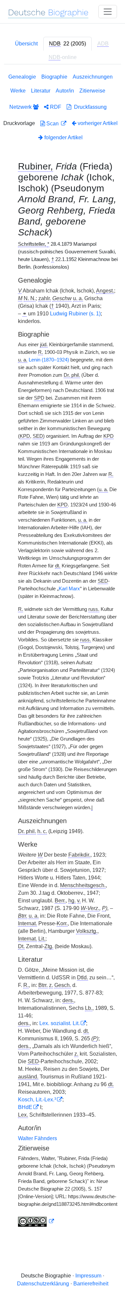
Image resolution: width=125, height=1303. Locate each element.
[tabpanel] (62, 651)
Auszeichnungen (93, 77)
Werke (18, 91)
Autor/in (65, 91)
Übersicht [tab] (26, 43)
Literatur (40, 91)
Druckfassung (89, 107)
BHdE (25, 1107)
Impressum (88, 1275)
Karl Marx (69, 588)
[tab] (67, 44)
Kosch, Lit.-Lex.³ (37, 1099)
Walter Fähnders (37, 1138)
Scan (52, 123)
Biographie (54, 77)
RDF (55, 107)
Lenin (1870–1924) (49, 359)
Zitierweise (92, 91)
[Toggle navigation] (107, 11)
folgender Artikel (63, 137)
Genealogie (22, 77)
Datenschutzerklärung (43, 1283)
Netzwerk (21, 107)
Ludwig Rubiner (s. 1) (75, 313)
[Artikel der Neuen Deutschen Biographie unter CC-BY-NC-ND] (36, 1221)
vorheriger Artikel (98, 123)
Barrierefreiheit (90, 1283)
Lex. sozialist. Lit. (59, 1023)
